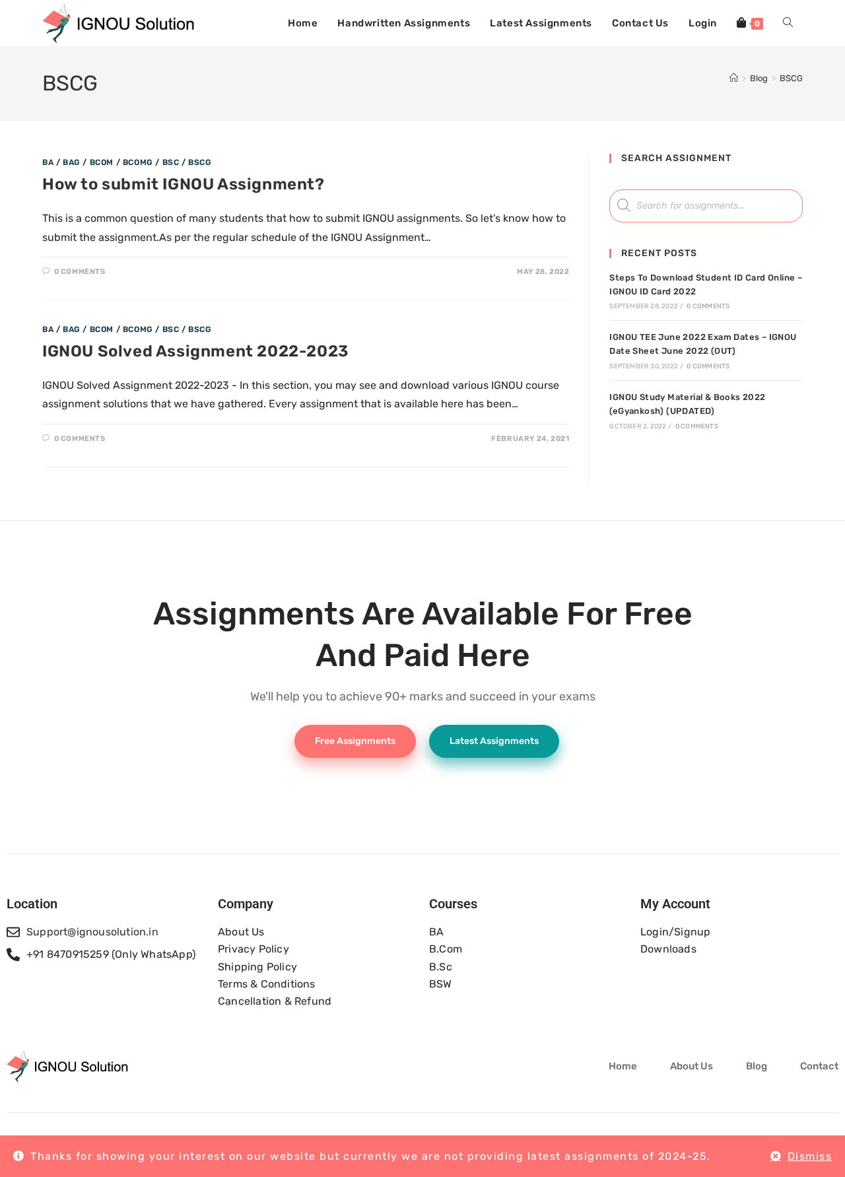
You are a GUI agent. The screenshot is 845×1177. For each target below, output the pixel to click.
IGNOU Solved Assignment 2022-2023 (195, 351)
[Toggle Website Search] (788, 23)
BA (47, 162)
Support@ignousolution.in (92, 931)
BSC (171, 162)
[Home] (733, 78)
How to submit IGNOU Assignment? (183, 184)
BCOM (102, 162)
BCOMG (138, 162)
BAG (72, 162)
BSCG (791, 78)
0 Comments (80, 271)
